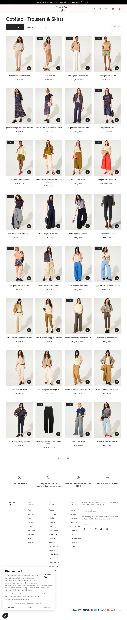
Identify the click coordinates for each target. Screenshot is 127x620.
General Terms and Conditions (75, 522)
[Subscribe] (119, 511)
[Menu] (7, 9)
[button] (93, 9)
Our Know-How (30, 522)
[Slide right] (119, 2)
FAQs (51, 510)
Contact (52, 538)
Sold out (29, 120)
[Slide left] (8, 2)
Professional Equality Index (75, 542)
